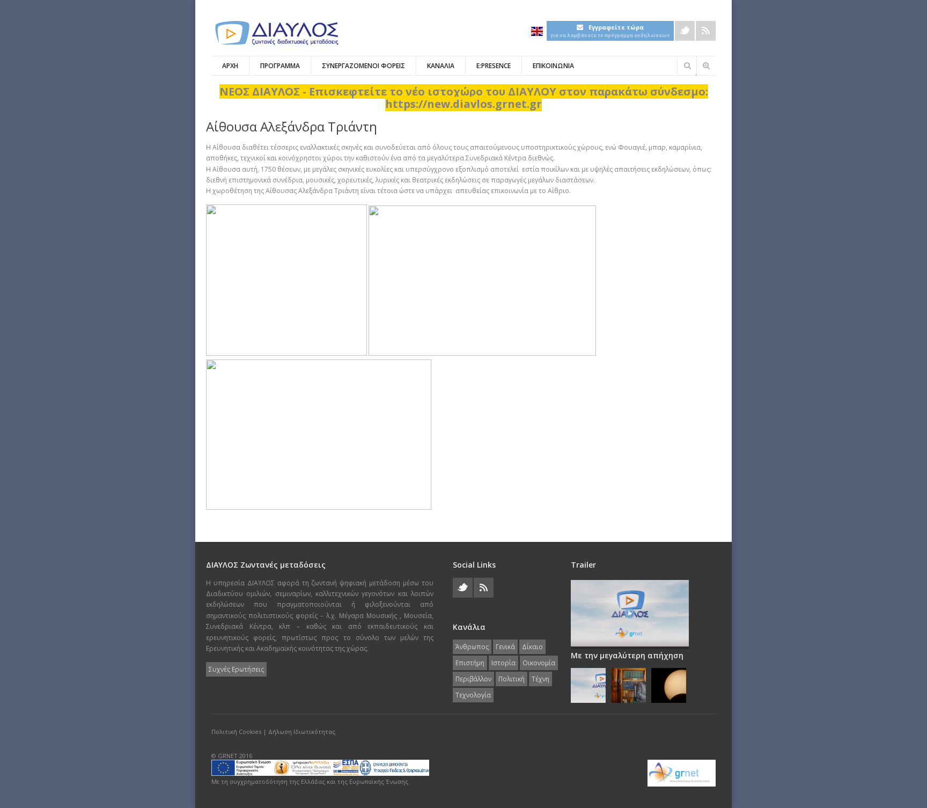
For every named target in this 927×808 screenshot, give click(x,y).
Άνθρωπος (472, 646)
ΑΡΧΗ (230, 65)
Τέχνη (540, 679)
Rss (705, 31)
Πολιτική (511, 679)
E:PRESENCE (493, 65)
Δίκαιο (532, 646)
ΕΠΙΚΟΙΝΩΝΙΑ (553, 65)
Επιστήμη (469, 662)
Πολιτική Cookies (236, 732)
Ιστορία (503, 662)
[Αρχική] (275, 33)
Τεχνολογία (473, 695)
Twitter (684, 31)
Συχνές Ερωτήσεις (236, 669)
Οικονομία (539, 662)
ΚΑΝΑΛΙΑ (440, 65)
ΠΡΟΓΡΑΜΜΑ (280, 65)
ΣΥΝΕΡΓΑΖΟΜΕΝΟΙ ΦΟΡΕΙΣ (363, 65)
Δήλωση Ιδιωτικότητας (301, 732)
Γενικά (505, 646)
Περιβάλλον (473, 679)
